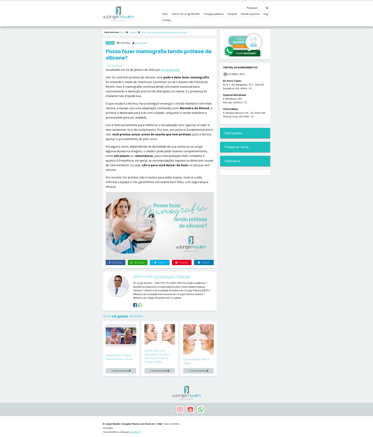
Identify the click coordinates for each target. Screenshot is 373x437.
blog (265, 14)
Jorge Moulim (141, 42)
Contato (166, 20)
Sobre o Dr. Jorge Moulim (186, 14)
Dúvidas (110, 42)
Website (183, 276)
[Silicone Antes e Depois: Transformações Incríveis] (121, 335)
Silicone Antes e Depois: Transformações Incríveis (119, 357)
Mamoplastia (233, 133)
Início (165, 14)
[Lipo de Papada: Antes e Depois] (198, 339)
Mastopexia (232, 161)
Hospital (232, 14)
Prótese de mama (236, 147)
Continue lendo (120, 370)
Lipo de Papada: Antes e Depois (196, 361)
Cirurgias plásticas (214, 14)
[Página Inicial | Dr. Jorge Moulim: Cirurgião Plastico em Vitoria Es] (118, 13)
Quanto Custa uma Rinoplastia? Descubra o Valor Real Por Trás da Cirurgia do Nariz (157, 356)
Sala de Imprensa (250, 14)
